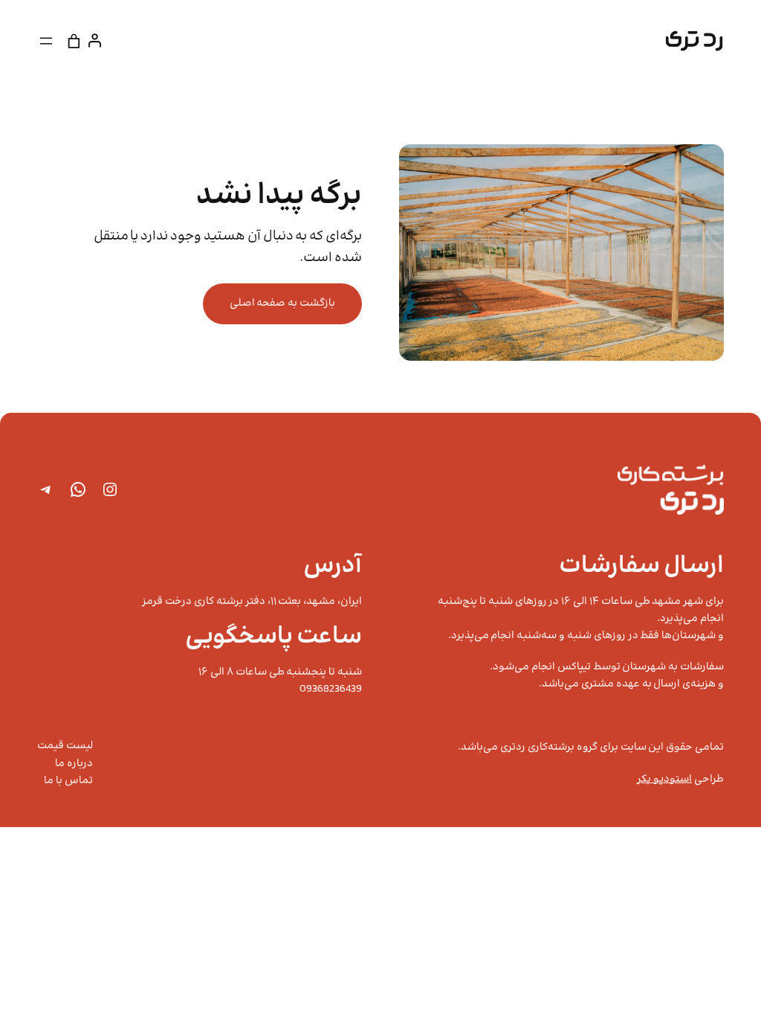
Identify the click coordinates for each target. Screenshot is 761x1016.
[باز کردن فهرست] (46, 41)
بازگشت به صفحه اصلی (282, 303)
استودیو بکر (664, 779)
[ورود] (98, 41)
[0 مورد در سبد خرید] (74, 41)
